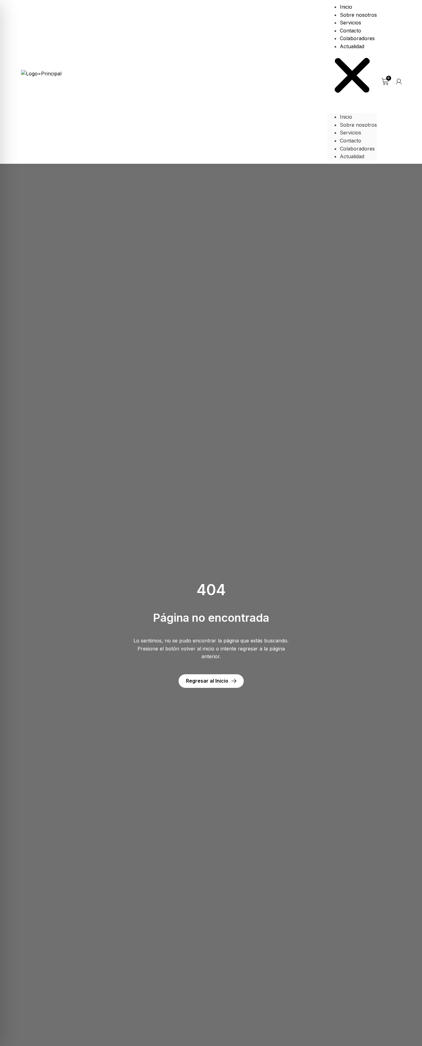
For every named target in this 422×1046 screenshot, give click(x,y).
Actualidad (352, 46)
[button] (352, 77)
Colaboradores (357, 38)
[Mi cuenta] (399, 81)
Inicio (346, 7)
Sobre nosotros (358, 15)
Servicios (350, 22)
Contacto (350, 31)
